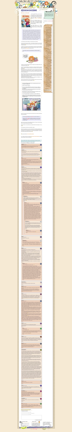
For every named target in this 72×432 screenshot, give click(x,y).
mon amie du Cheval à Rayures (35, 136)
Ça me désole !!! (48, 70)
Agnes (22, 236)
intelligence (36, 140)
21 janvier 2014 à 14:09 (25, 196)
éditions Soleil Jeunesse (32, 140)
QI (30, 141)
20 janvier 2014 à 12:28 (24, 167)
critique (28, 140)
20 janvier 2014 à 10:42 (24, 150)
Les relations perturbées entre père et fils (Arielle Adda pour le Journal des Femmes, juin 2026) (36, 423)
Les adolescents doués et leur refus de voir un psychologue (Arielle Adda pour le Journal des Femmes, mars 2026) (36, 425)
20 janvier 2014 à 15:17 (24, 248)
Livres (32, 10)
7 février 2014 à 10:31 (24, 328)
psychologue (28, 141)
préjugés (26, 141)
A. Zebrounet (26, 221)
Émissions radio (49, 62)
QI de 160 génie (32, 141)
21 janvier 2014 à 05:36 (24, 323)
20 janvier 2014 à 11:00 (24, 158)
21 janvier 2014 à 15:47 (28, 230)
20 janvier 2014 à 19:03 (24, 286)
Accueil (23, 10)
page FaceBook (27, 48)
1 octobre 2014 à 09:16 (24, 381)
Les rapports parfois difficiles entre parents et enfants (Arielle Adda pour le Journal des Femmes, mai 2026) (49, 33)
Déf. (26, 10)
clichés (26, 140)
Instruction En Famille (49, 53)
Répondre (24, 201)
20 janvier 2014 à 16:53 (24, 282)
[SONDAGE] (47, 86)
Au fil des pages (35, 13)
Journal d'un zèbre (48, 76)
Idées (29, 10)
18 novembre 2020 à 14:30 (24, 403)
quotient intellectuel (37, 141)
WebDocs (48, 66)
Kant (23, 141)
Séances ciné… (49, 73)
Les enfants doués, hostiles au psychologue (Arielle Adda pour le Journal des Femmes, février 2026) (49, 45)
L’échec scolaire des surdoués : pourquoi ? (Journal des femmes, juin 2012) (25, 425)
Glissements (48, 52)
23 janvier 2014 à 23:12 (24, 343)
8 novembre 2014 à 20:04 (24, 385)
